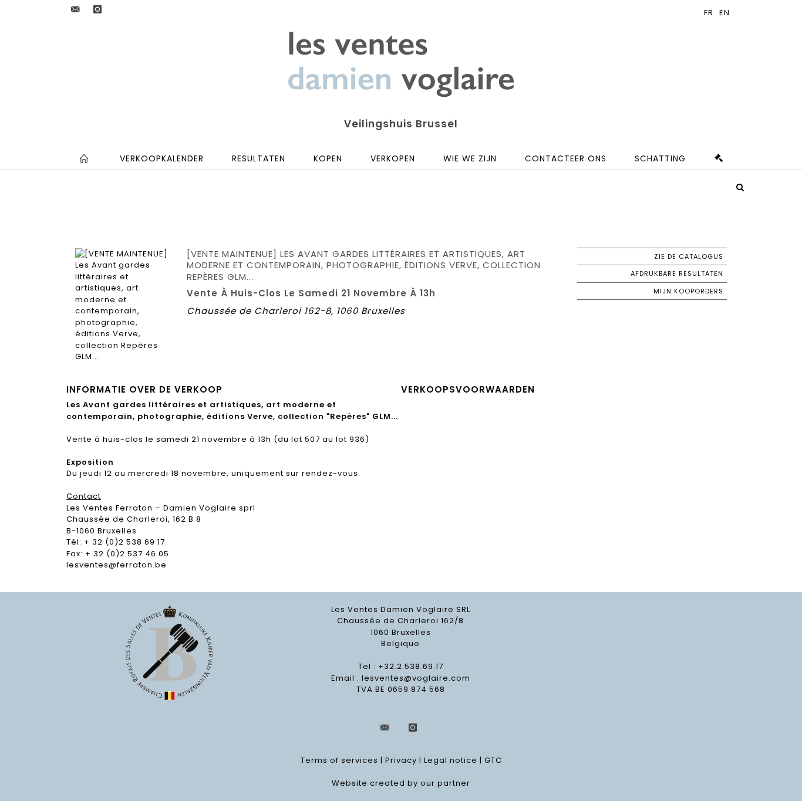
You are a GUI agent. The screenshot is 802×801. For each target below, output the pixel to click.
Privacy (401, 760)
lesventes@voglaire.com (416, 678)
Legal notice (450, 760)
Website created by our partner (401, 783)
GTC (493, 760)
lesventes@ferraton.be (116, 564)
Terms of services (339, 760)
